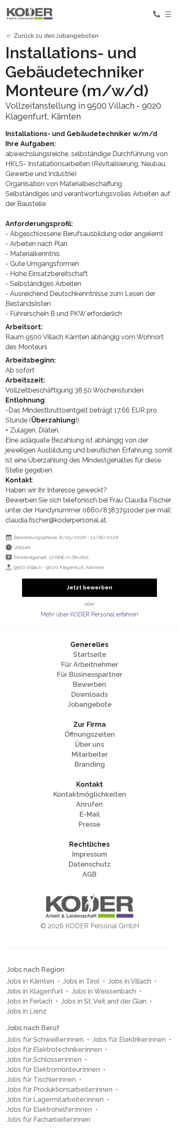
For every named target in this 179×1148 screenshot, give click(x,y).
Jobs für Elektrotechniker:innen (54, 1050)
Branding (90, 764)
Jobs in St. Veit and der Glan (104, 1001)
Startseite (89, 654)
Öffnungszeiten (90, 734)
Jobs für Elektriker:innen (129, 1040)
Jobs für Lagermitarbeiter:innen (55, 1099)
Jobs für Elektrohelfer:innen (49, 1109)
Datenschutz (90, 864)
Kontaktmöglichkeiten (89, 794)
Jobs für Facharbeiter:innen (48, 1119)
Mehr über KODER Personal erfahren (89, 614)
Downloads (89, 694)
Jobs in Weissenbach (104, 991)
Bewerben (89, 684)
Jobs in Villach (129, 981)
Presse (89, 824)
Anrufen (89, 804)
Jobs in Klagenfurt (35, 991)
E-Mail (90, 814)
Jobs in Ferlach (29, 1001)
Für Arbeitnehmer (89, 664)
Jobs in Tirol (81, 981)
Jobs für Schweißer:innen (45, 1040)
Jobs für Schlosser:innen (44, 1060)
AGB (89, 874)
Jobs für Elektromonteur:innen (53, 1069)
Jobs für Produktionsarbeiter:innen (59, 1089)
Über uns (89, 744)
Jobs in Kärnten (30, 981)
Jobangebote (89, 704)
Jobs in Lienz (27, 1011)
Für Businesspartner (89, 674)
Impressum (89, 854)
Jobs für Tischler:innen (41, 1079)
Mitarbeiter (90, 754)
